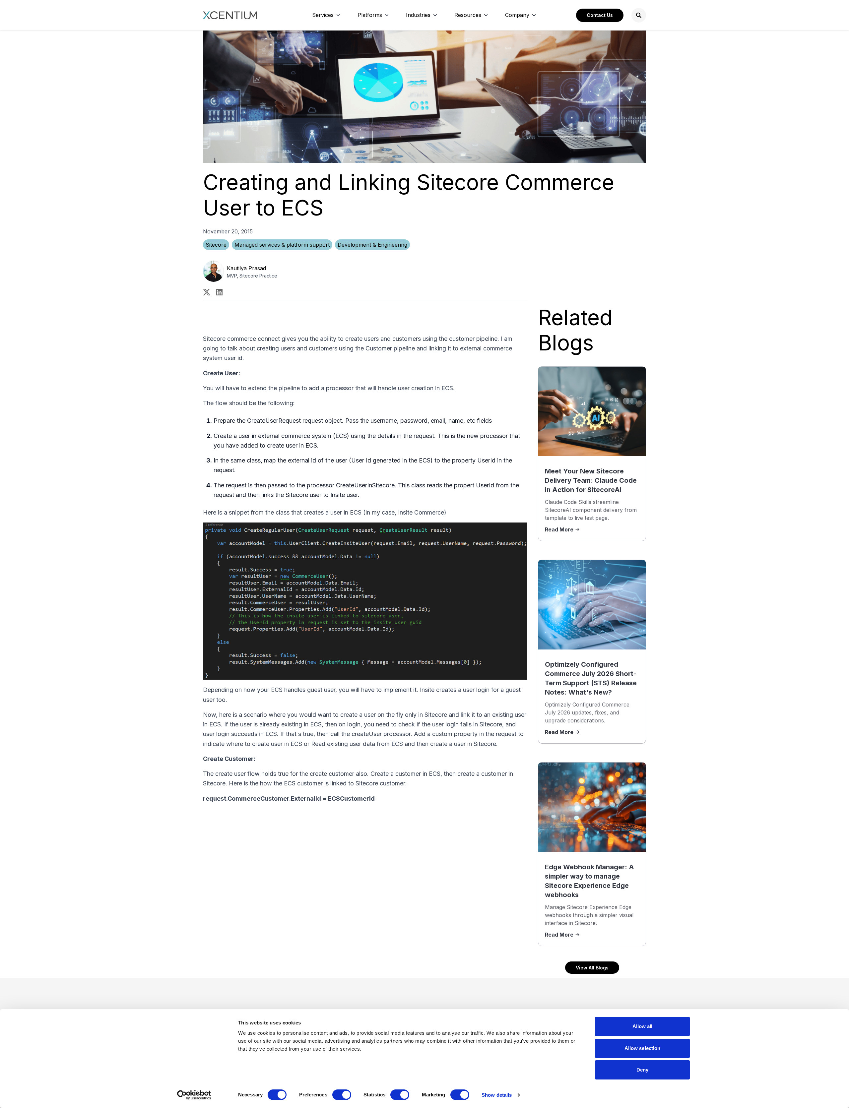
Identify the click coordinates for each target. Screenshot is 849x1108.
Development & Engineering (372, 244)
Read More (559, 529)
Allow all (642, 1026)
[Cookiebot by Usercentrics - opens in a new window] (194, 1095)
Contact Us (600, 15)
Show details (497, 1095)
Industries (418, 15)
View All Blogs (592, 967)
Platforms (370, 15)
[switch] (341, 1094)
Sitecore (216, 244)
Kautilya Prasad (246, 268)
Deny (642, 1070)
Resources (467, 15)
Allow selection (642, 1048)
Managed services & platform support (282, 244)
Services (323, 15)
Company (517, 15)
